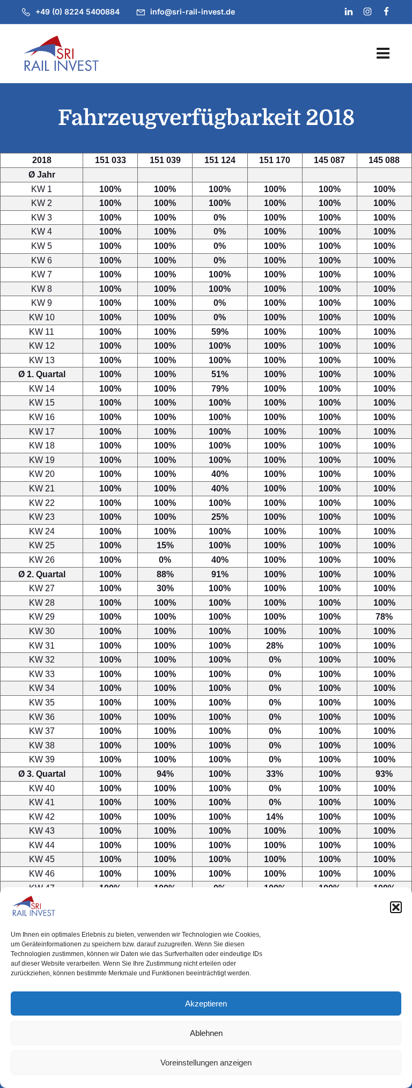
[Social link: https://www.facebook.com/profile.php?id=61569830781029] (381, 11)
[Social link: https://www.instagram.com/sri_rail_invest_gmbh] (363, 11)
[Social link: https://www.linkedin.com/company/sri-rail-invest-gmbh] (344, 11)
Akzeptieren (206, 1003)
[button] (396, 907)
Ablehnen (206, 1033)
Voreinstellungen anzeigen (206, 1062)
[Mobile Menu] (383, 54)
